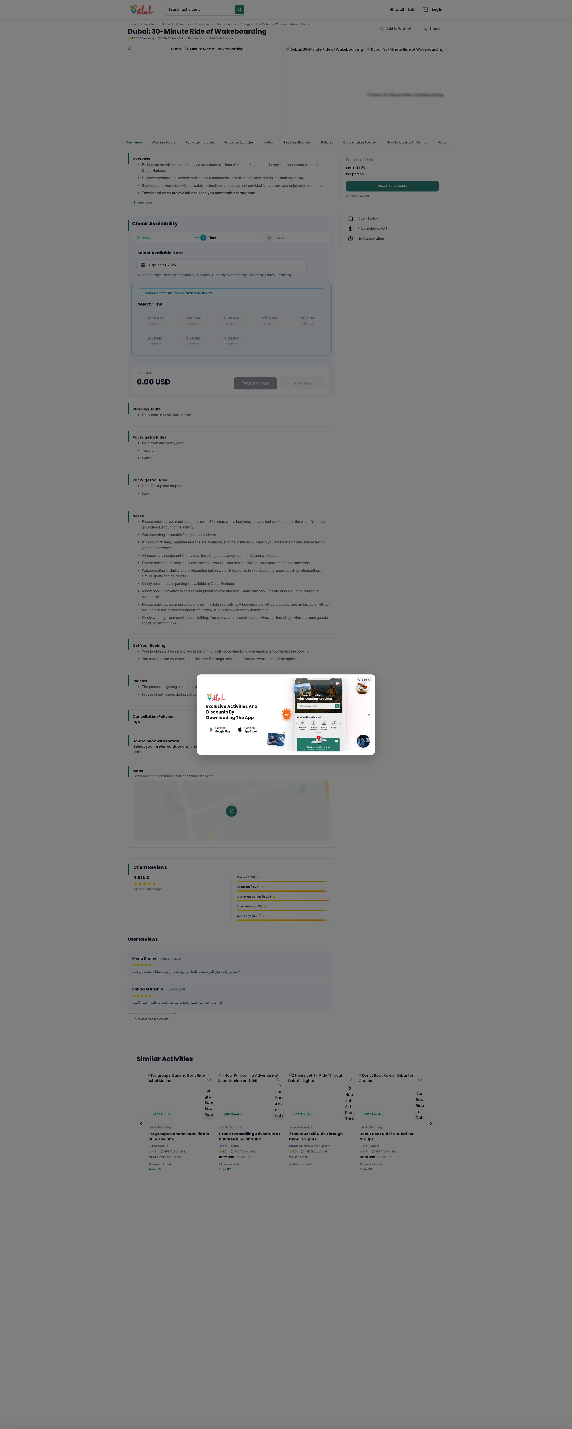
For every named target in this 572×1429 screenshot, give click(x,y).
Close (364, 680)
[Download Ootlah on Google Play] (219, 730)
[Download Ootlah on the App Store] (247, 730)
